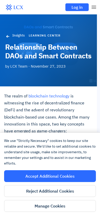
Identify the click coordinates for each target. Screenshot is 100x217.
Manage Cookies (50, 206)
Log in (77, 7)
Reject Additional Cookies (50, 191)
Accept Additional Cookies (50, 176)
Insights (18, 35)
